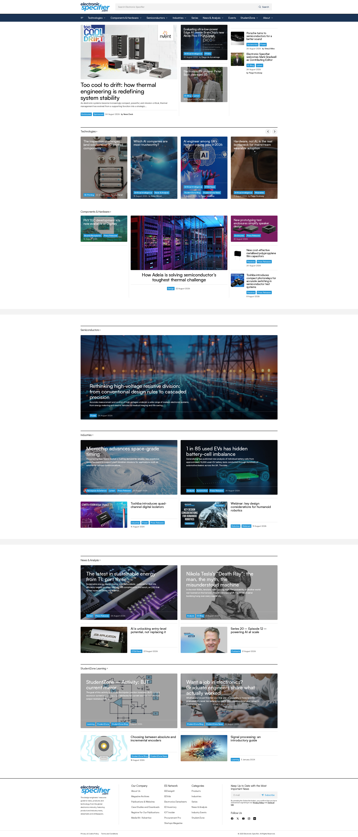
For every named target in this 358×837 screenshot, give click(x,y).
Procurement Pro (172, 817)
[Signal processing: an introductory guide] (204, 748)
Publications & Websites (143, 801)
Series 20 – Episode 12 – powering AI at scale (249, 630)
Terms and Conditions (109, 834)
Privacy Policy (258, 803)
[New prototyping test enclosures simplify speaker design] (254, 229)
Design (171, 288)
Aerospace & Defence (96, 490)
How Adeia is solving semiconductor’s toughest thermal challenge (179, 277)
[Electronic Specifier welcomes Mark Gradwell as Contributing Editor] (237, 59)
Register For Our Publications (145, 812)
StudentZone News (211, 192)
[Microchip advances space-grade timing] (129, 467)
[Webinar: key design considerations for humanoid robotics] (204, 515)
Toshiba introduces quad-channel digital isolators (148, 505)
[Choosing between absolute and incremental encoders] (104, 748)
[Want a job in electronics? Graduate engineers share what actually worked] (229, 701)
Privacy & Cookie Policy (90, 834)
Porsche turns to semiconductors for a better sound (259, 36)
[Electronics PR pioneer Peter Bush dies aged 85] (204, 84)
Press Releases (110, 235)
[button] (82, 18)
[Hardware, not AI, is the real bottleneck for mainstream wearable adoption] (254, 168)
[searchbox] (186, 7)
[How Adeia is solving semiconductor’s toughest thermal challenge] (179, 243)
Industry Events (199, 812)
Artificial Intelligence (193, 53)
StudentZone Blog (192, 192)
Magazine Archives (140, 796)
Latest (196, 95)
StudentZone (103, 724)
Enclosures (86, 114)
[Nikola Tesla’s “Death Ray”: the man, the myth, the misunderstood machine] (229, 592)
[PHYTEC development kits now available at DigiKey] (104, 229)
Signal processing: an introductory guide (246, 738)
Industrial (135, 522)
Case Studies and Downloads (145, 807)
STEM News (210, 187)
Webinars (246, 526)
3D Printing (89, 195)
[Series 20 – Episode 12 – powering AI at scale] (204, 640)
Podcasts (236, 651)
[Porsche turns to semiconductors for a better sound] (237, 38)
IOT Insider (169, 812)
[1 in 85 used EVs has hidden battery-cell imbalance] (229, 467)
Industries (196, 796)
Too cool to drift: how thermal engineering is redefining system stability (118, 91)
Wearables (259, 192)
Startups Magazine (173, 823)
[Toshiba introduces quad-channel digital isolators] (104, 515)
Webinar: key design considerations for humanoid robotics (251, 507)
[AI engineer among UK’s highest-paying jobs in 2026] (204, 168)
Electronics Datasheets (175, 801)
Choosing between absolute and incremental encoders (153, 738)
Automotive (252, 44)
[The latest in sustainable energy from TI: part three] (129, 592)
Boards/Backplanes (92, 235)
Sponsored (98, 114)
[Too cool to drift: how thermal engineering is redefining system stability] (129, 52)
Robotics (236, 526)
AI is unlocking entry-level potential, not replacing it (148, 630)
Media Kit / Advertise (141, 817)
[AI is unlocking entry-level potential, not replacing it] (104, 640)
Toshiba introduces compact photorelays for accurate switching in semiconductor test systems (261, 281)
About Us (135, 791)
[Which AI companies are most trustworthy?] (154, 168)
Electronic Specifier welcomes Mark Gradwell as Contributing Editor (261, 57)
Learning (91, 724)
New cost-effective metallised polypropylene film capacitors (261, 253)
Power (263, 44)
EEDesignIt (169, 791)
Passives (251, 261)
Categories (198, 785)
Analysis (190, 490)
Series (194, 801)
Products (196, 791)
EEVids (167, 796)
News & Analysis (162, 192)
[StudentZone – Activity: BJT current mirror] (129, 701)
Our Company (139, 785)
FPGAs (208, 53)
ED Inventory (170, 807)
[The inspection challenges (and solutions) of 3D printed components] (104, 168)
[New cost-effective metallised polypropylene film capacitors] (237, 255)
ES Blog (187, 95)
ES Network (171, 785)
